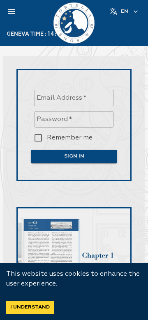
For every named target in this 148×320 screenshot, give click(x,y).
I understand (30, 307)
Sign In (74, 156)
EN (124, 11)
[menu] (11, 11)
